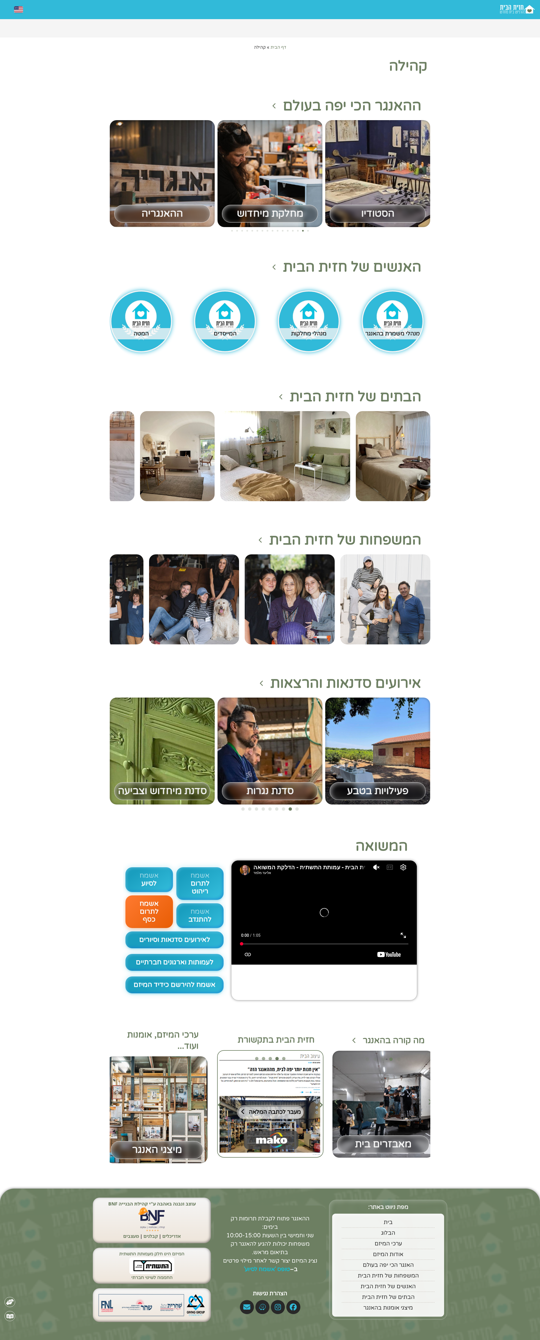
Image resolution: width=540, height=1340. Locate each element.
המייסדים (225, 333)
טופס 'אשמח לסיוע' (266, 1269)
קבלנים (150, 1236)
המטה (141, 333)
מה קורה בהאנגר (394, 1040)
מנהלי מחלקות (309, 333)
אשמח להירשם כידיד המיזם (174, 985)
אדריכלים (171, 1236)
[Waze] (262, 1307)
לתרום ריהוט (200, 883)
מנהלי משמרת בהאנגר (392, 333)
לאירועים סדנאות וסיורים (174, 940)
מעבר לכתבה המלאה (275, 1112)
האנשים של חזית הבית (352, 267)
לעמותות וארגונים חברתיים (174, 962)
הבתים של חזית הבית (355, 396)
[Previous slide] (219, 1105)
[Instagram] (278, 1307)
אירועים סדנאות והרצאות (345, 683)
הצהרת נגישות (270, 1293)
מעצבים (131, 1236)
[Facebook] (293, 1307)
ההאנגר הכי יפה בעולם (352, 105)
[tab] (283, 1058)
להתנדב (200, 915)
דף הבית (278, 47)
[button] (308, 231)
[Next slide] (321, 1105)
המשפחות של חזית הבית (345, 540)
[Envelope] (247, 1307)
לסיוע (149, 879)
